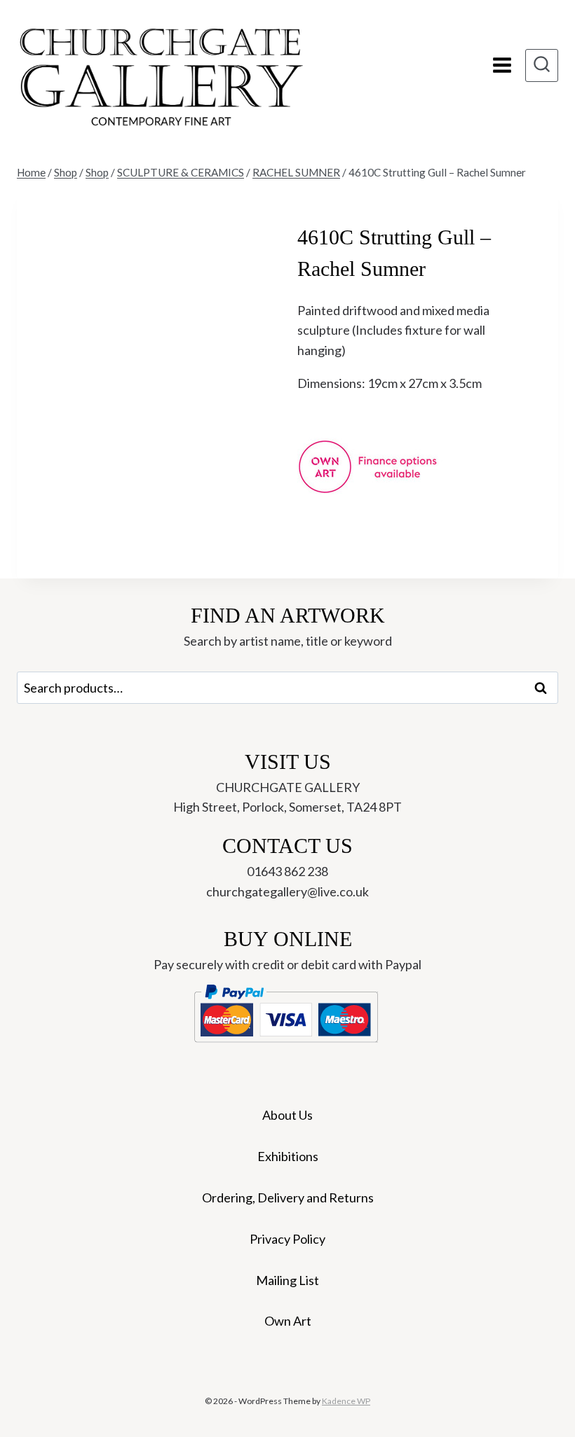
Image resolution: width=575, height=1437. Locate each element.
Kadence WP (346, 1401)
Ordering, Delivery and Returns (288, 1197)
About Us (287, 1115)
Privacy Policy (287, 1239)
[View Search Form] (541, 65)
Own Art (287, 1320)
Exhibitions (287, 1156)
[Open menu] (501, 65)
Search (545, 687)
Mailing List (287, 1280)
